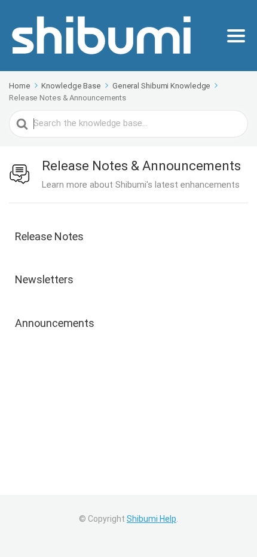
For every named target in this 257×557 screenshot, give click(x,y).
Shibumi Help (151, 519)
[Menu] (236, 35)
